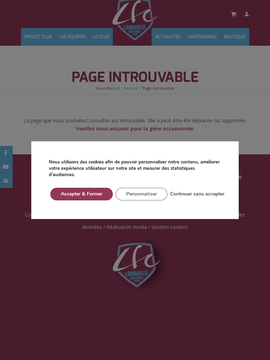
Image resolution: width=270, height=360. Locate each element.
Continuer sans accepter (197, 194)
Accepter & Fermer (81, 194)
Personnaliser (141, 194)
